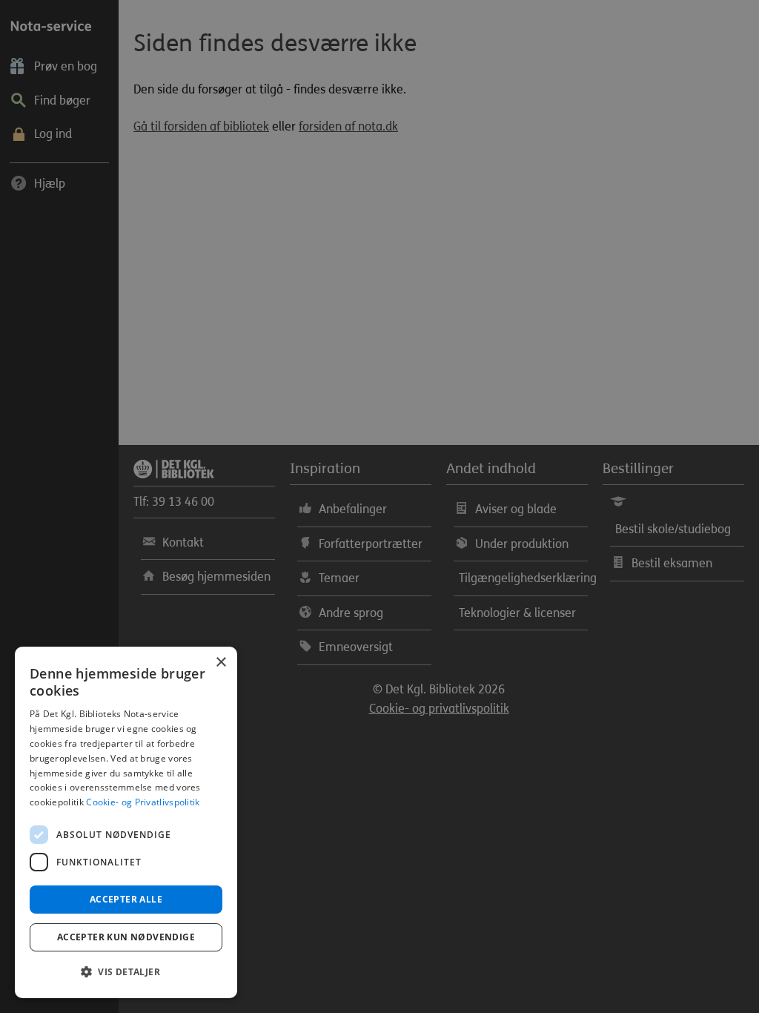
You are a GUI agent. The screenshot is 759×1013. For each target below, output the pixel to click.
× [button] (220, 662)
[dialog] (126, 822)
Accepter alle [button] (126, 899)
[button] (126, 972)
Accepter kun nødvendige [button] (126, 937)
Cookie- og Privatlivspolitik (142, 802)
